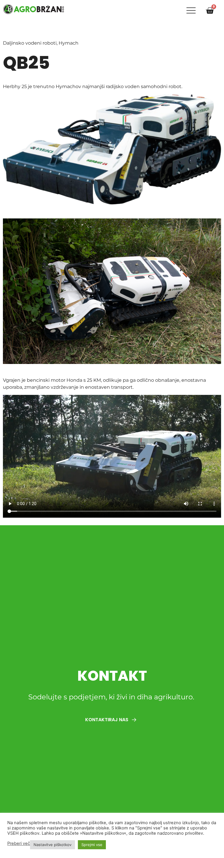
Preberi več (18, 843)
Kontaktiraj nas (107, 719)
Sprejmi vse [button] (91, 844)
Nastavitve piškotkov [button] (52, 844)
